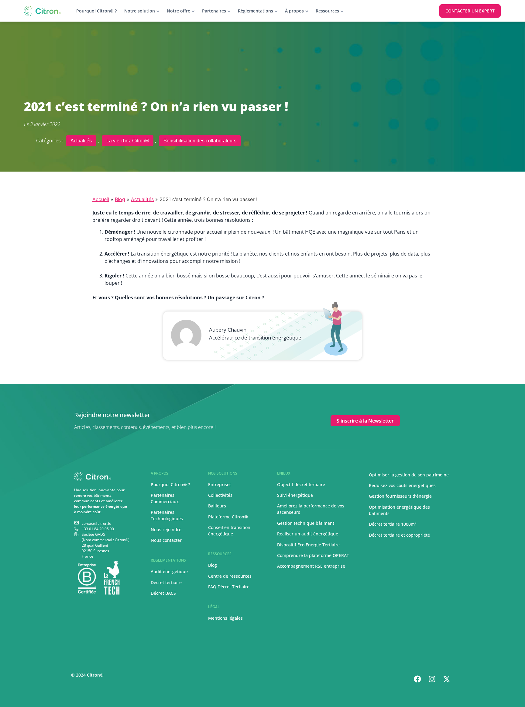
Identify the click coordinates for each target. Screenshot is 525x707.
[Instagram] (432, 679)
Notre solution (139, 11)
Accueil (100, 199)
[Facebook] (417, 679)
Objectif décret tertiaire (301, 484)
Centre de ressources (230, 576)
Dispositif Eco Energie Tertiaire (308, 545)
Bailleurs (217, 506)
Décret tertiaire (166, 582)
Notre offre (178, 11)
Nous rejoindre (166, 529)
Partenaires (214, 11)
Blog (120, 199)
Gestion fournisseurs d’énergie (400, 496)
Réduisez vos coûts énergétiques (402, 485)
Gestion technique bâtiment (305, 523)
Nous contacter (166, 540)
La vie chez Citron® (127, 140)
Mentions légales (225, 618)
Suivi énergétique (295, 495)
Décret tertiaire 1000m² (393, 524)
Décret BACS (163, 593)
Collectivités (220, 495)
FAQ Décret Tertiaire (228, 587)
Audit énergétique (169, 571)
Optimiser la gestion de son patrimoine (409, 475)
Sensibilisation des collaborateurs (199, 140)
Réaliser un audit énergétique (307, 534)
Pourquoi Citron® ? (96, 11)
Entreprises (220, 484)
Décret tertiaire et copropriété (399, 535)
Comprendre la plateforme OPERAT (313, 555)
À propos (294, 11)
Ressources (327, 11)
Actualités (81, 140)
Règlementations (255, 11)
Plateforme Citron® (228, 517)
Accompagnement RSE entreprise (311, 566)
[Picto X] (446, 679)
